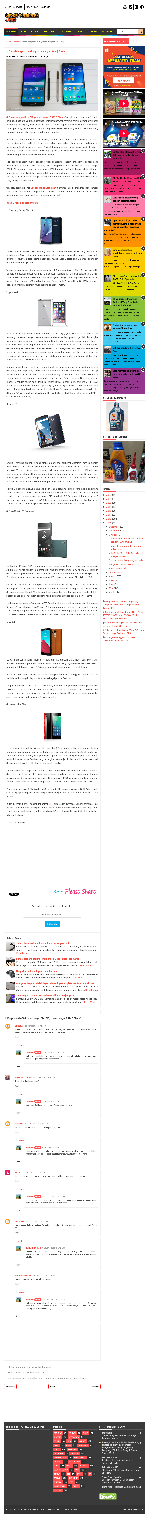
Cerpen (57, 1441)
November (114, 530)
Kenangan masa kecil (119, 568)
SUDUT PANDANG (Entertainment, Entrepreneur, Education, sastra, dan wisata (48, 1509)
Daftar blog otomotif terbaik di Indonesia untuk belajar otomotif (127, 155)
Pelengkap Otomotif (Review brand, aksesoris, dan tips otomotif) (120, 1443)
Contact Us (18, 7)
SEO (68, 1474)
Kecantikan (58, 1453)
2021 (109, 498)
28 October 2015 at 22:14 (36, 1026)
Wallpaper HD (107, 31)
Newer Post (10, 1386)
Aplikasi (72, 1433)
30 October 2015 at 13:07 (53, 1052)
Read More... (22, 953)
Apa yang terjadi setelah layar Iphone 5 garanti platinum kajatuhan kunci (55, 983)
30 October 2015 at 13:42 (38, 1124)
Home (52, 1386)
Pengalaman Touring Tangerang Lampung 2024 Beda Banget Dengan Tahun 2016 (121, 604)
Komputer (75, 1453)
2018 (109, 510)
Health (57, 1449)
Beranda (12, 31)
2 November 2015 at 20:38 (43, 1276)
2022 (109, 495)
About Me (58, 1433)
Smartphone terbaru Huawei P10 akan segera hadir (43, 943)
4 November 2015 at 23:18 (53, 1300)
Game (56, 1445)
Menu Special (79, 1457)
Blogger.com (138, 1509)
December (114, 526)
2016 (109, 518)
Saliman (30, 1052)
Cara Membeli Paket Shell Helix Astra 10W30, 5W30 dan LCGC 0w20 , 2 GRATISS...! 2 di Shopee (123, 615)
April (112, 592)
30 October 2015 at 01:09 (44, 1077)
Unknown (19, 1026)
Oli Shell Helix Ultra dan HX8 (127, 178)
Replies (21, 1046)
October (113, 534)
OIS (50, 803)
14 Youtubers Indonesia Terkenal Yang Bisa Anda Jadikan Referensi (125, 302)
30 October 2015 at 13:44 (53, 1148)
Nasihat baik (74, 1462)
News (56, 1466)
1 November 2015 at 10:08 (35, 1173)
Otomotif (84, 1466)
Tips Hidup (73, 1478)
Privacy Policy (32, 7)
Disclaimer (45, 7)
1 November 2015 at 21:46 (36, 1221)
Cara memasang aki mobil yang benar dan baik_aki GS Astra (127, 374)
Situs (79, 1474)
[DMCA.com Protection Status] (108, 1498)
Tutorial (58, 1482)
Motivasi (57, 1462)
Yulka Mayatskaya (23, 1077)
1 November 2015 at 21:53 (53, 1248)
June (111, 584)
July (111, 580)
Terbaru (57, 1478)
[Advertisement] (95, 18)
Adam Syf (19, 1173)
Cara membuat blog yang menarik (126, 560)
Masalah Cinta (60, 1457)
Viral (72, 1482)
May (111, 588)
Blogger (34, 31)
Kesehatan (66, 31)
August (113, 576)
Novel (69, 1466)
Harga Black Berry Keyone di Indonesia (36, 971)
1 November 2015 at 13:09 (53, 1196)
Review (57, 1474)
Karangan (72, 1449)
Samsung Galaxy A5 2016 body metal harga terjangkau (45, 995)
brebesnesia (20, 1124)
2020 (109, 502)
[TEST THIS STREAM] (144, 135)
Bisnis (23, 31)
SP (90, 1474)
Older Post (95, 1386)
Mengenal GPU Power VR (122, 564)
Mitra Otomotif (110, 1457)
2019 (109, 506)
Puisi (77, 1470)
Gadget (54, 31)
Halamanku (83, 1445)
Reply (17, 1037)
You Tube (58, 1490)
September (115, 572)
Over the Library (61, 1470)
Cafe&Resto (74, 1437)
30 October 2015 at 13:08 (53, 1101)
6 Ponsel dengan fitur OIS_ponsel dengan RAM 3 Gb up (35, 51)
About (8, 7)
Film (45, 31)
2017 (109, 514)
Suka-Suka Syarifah (112, 1477)
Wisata (94, 31)
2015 (109, 522)
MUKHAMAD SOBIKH (23, 1276)
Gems (68, 1445)
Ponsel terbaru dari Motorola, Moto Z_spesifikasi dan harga (47, 958)
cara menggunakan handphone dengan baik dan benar (127, 253)
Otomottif (81, 31)
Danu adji (107, 1432)
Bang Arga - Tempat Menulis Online (120, 1486)
